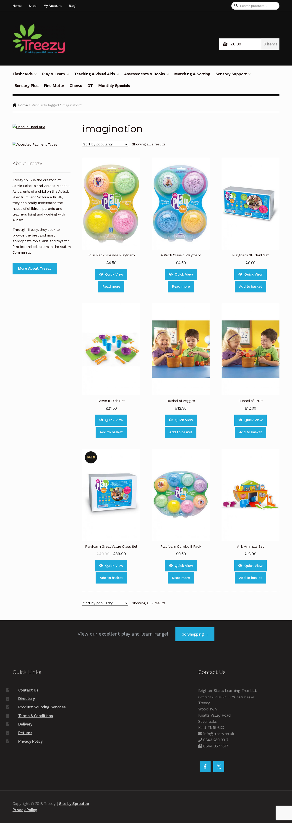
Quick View (114, 274)
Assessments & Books (144, 74)
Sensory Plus (27, 85)
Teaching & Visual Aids (94, 74)
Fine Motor (54, 85)
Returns (25, 733)
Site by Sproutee (74, 803)
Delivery (25, 724)
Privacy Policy (30, 741)
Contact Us (28, 690)
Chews (76, 85)
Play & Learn (53, 74)
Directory (26, 698)
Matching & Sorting (192, 74)
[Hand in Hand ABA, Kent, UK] (41, 127)
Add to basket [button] (250, 286)
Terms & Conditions (35, 715)
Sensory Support (231, 74)
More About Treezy (35, 268)
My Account (53, 6)
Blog (72, 6)
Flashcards (23, 74)
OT (90, 85)
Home (17, 6)
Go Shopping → (195, 634)
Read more (111, 286)
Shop (32, 6)
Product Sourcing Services (42, 707)
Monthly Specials (114, 85)
